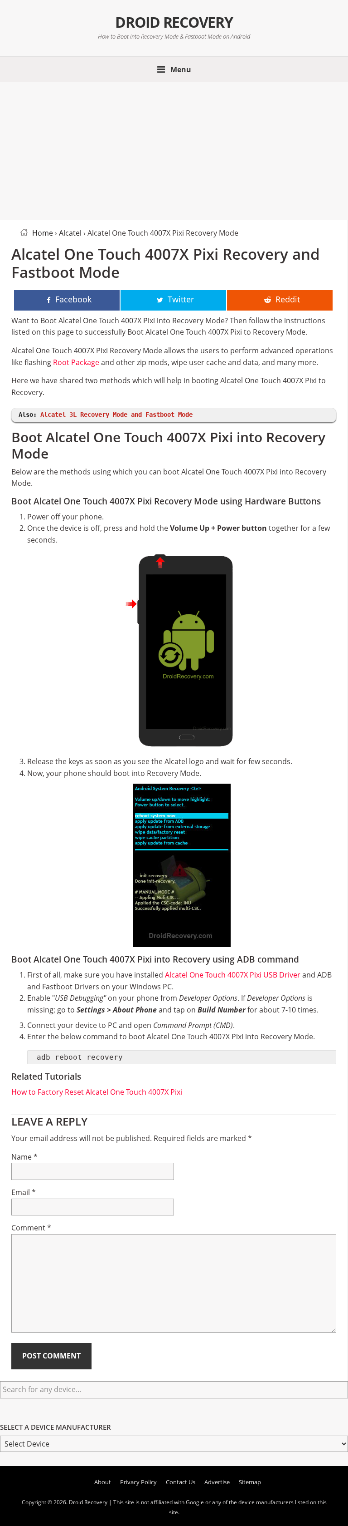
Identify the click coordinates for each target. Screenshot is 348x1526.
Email (23, 1192)
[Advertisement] (174, 149)
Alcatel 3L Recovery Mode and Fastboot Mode (116, 414)
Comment (31, 1228)
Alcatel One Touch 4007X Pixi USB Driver (232, 975)
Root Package (76, 362)
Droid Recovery (173, 22)
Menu (180, 69)
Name (24, 1157)
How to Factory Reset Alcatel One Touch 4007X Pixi (96, 1092)
